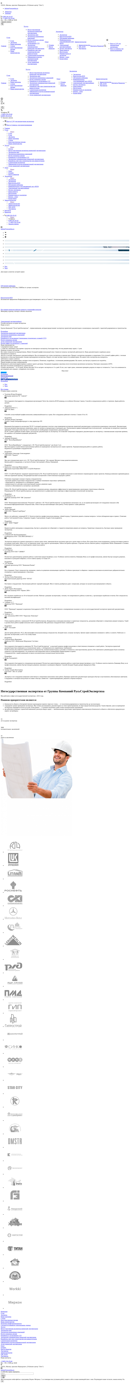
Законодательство (84, 45)
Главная (3, 83)
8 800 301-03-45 (7, 16)
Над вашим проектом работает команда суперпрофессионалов (21, 309)
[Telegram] (5, 235)
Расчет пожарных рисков (36, 40)
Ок (2, 1381)
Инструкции (64, 52)
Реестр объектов (52, 47)
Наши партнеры (15, 44)
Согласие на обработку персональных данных (16, 1325)
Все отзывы (4, 389)
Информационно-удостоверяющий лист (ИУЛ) (67, 41)
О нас (12, 41)
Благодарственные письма (9, 1320)
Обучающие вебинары (67, 38)
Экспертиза (63, 35)
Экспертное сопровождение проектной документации (36, 46)
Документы (82, 48)
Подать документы (66, 48)
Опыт (58, 79)
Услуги (28, 69)
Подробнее (4, 331)
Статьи (12, 46)
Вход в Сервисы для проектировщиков (116, 49)
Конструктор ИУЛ (65, 36)
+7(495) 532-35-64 (6, 114)
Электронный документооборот (65, 46)
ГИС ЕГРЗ (82, 47)
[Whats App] (5, 237)
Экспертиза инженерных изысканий (41, 78)
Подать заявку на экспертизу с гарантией (14, 343)
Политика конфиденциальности (11, 1323)
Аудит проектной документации (33, 63)
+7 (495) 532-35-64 (8, 18)
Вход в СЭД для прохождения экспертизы (115, 45)
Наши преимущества (15, 52)
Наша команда (64, 50)
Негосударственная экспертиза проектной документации (35, 31)
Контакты (115, 83)
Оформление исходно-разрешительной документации (35, 58)
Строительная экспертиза (36, 55)
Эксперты (13, 42)
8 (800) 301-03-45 (6, 116)
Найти (3, 1375)
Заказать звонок (6, 22)
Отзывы (51, 45)
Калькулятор (64, 59)
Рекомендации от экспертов (65, 54)
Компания (4, 1311)
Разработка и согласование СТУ (34, 42)
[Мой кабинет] (2, 99)
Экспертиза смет (33, 35)
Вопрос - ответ (64, 57)
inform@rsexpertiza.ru (11, 8)
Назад (12, 131)
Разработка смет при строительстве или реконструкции (34, 51)
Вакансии (121, 83)
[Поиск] (2, 24)
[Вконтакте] (5, 233)
